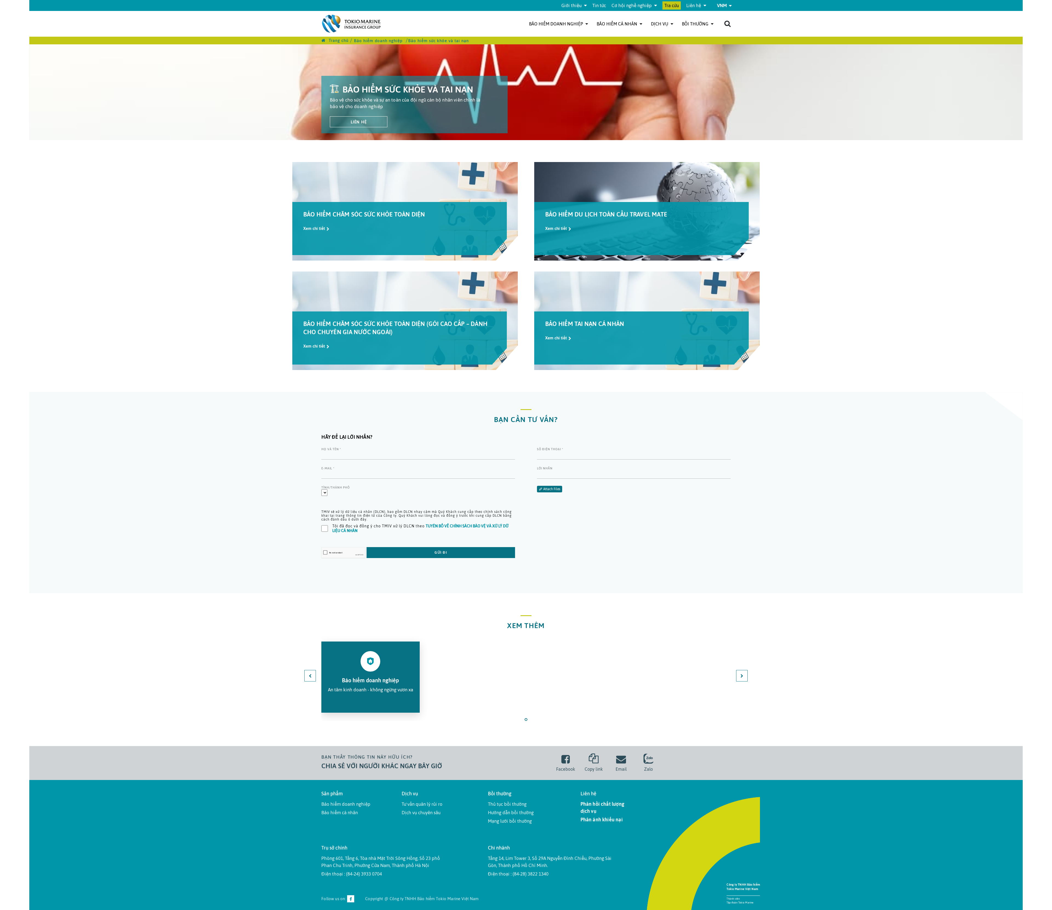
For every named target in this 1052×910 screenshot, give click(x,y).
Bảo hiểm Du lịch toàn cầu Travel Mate (606, 214)
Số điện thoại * (550, 449)
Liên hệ (694, 5)
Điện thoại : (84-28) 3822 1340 (518, 874)
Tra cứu (671, 5)
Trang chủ (337, 40)
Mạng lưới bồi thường (510, 821)
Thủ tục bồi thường (507, 804)
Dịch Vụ (660, 23)
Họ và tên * (331, 449)
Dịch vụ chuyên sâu (421, 812)
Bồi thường (696, 23)
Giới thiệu (572, 5)
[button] (526, 719)
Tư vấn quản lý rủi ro (422, 804)
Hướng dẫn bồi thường (511, 812)
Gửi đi (440, 552)
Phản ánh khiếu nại (602, 819)
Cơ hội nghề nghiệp (632, 5)
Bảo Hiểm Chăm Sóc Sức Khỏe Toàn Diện (364, 214)
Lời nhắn (544, 468)
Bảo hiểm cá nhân (617, 23)
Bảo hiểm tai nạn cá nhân (584, 323)
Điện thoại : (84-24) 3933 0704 (351, 874)
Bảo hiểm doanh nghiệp (556, 23)
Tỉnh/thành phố (335, 487)
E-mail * (327, 468)
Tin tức (599, 5)
